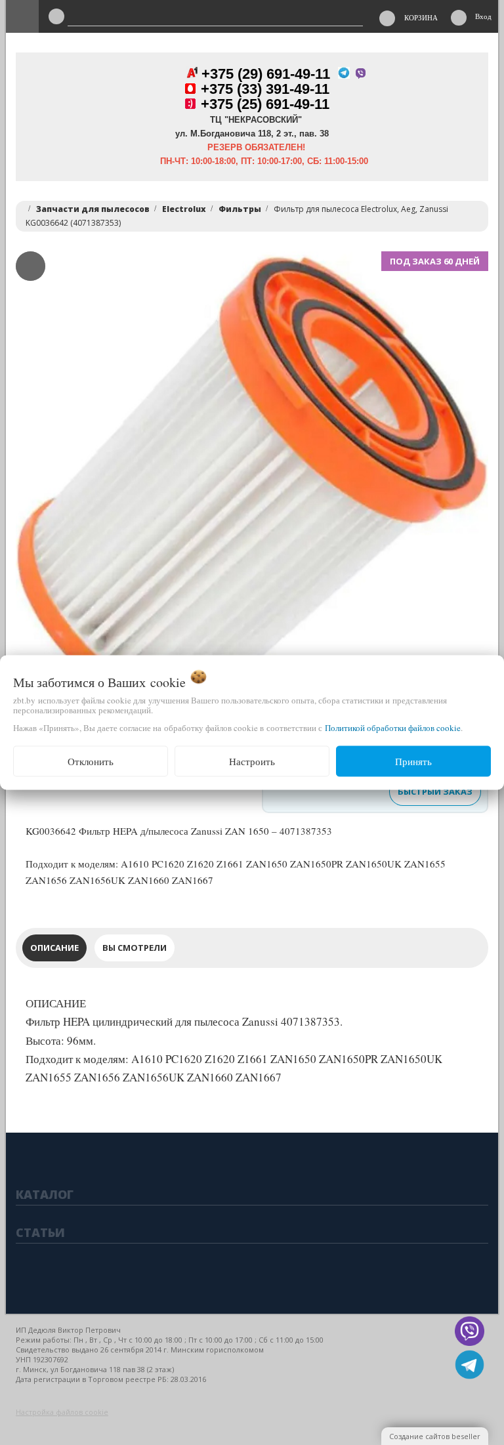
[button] (40, 487)
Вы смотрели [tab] (134, 947)
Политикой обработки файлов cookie (393, 728)
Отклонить (91, 761)
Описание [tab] (54, 947)
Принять (413, 761)
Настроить (252, 761)
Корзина (421, 17)
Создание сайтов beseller (434, 1436)
